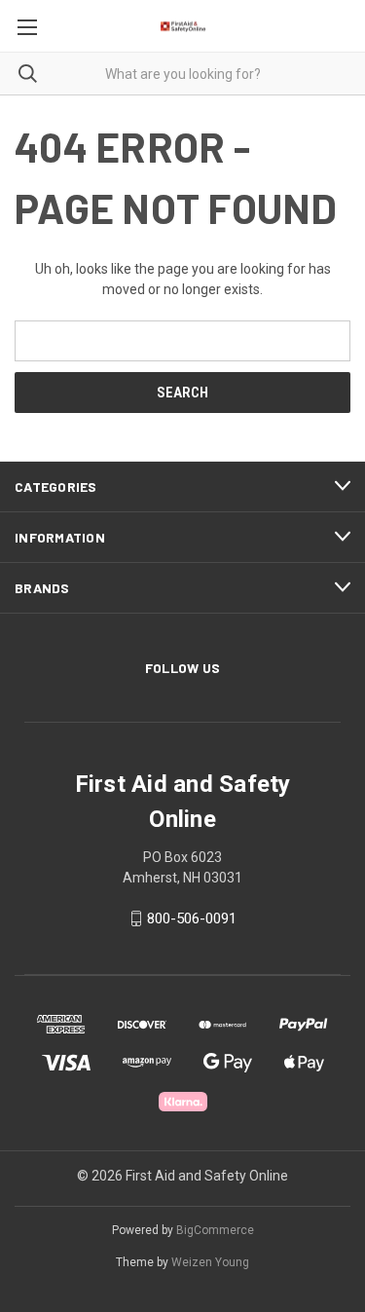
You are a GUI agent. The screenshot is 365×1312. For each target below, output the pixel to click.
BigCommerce (215, 1230)
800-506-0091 (192, 918)
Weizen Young (210, 1262)
